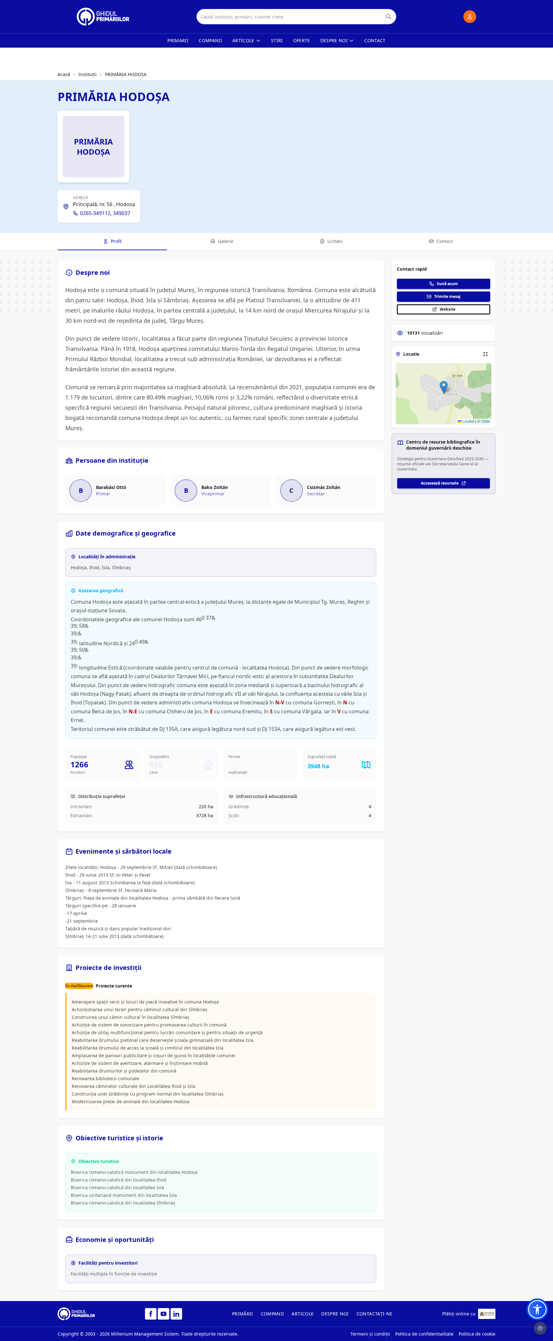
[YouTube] (163, 1314)
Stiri (277, 40)
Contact (374, 40)
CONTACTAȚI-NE (375, 1314)
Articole (243, 40)
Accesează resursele (440, 483)
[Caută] (388, 16)
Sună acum (447, 283)
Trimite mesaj (447, 296)
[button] (444, 387)
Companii (210, 40)
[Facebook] (150, 1314)
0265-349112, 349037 (105, 213)
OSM (485, 421)
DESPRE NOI (335, 1314)
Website (447, 309)
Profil (116, 241)
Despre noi (334, 40)
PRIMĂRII (242, 1314)
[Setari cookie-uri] (540, 1328)
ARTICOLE (303, 1314)
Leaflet (467, 421)
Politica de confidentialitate (424, 1334)
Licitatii (335, 241)
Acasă (64, 74)
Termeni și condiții (370, 1334)
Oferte (301, 40)
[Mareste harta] (485, 354)
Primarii (177, 40)
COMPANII (272, 1314)
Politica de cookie (477, 1334)
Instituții (87, 74)
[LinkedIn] (176, 1314)
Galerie (225, 241)
